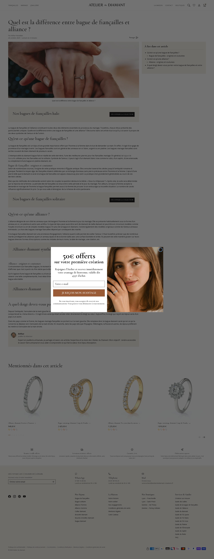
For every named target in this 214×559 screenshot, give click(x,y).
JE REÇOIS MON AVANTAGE (79, 292)
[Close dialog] (160, 249)
